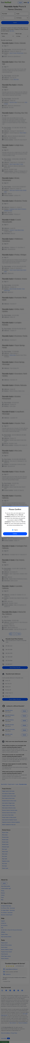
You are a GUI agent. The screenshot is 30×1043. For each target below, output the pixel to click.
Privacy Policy (10, 515)
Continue (15, 533)
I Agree (16, 530)
